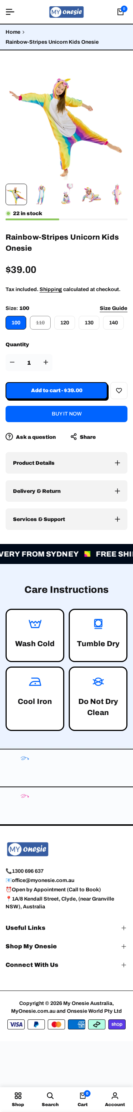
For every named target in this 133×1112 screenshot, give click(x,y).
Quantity (17, 344)
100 (15, 322)
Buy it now (67, 414)
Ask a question (35, 437)
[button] (118, 390)
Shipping (51, 289)
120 (64, 322)
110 (43, 325)
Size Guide (113, 308)
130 (89, 322)
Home (13, 32)
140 (113, 322)
